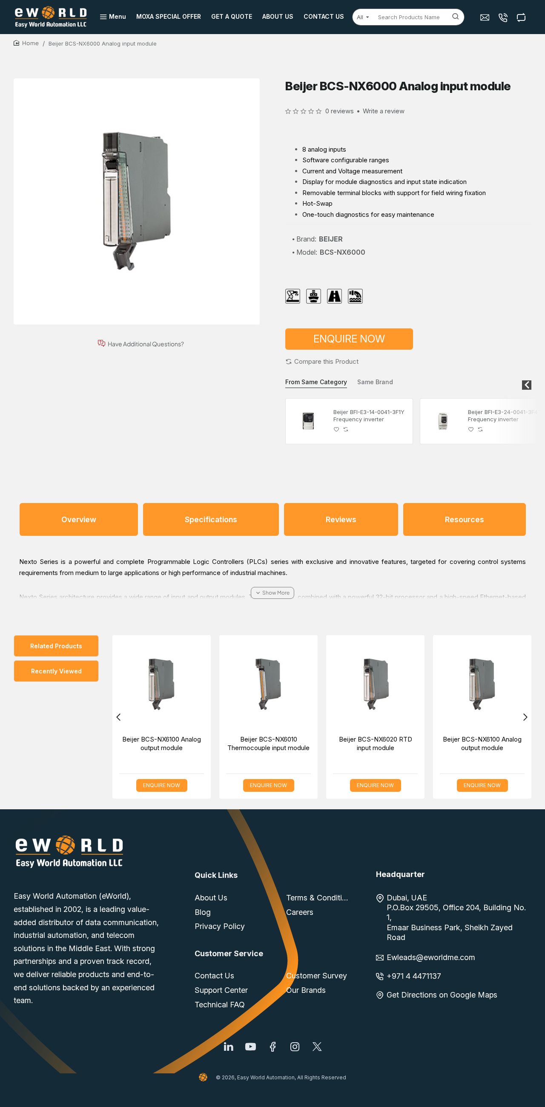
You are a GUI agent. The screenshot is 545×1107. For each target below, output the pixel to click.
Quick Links (216, 875)
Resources (464, 519)
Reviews (341, 519)
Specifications (211, 519)
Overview (78, 519)
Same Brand (375, 381)
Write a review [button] (383, 111)
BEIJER (331, 239)
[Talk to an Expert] (504, 17)
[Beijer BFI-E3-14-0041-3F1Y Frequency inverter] (308, 421)
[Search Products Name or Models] (455, 17)
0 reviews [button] (339, 111)
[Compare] (522, 17)
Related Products (56, 646)
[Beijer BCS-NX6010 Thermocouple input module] (268, 684)
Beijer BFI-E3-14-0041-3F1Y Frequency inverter (368, 415)
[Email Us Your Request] (485, 17)
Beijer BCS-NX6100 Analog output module (161, 743)
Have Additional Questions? (146, 343)
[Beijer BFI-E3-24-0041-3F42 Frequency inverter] (443, 421)
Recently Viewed (56, 671)
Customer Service (229, 953)
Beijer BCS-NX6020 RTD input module (375, 743)
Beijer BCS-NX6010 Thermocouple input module (268, 743)
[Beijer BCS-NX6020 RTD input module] (375, 684)
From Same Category (316, 381)
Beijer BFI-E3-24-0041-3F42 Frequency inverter (504, 415)
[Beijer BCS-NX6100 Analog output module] (161, 684)
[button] (322, 361)
